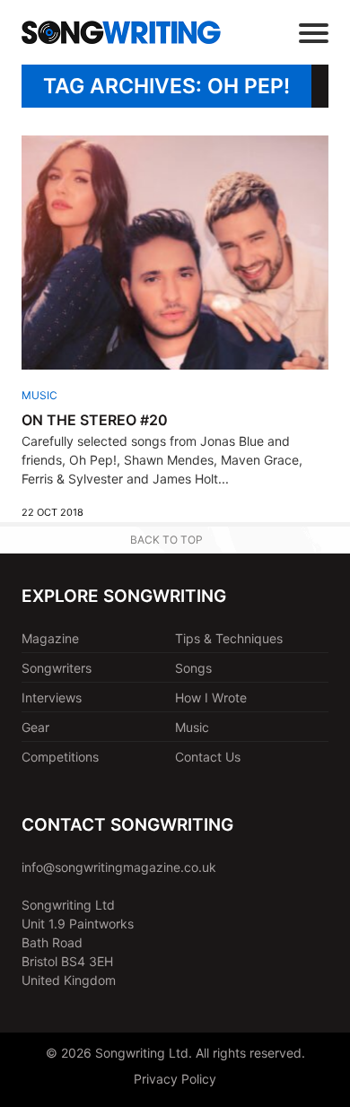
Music (39, 395)
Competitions (60, 756)
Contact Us (208, 756)
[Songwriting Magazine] (121, 32)
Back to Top (166, 539)
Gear (35, 727)
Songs (193, 668)
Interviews (52, 697)
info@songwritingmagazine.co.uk (119, 867)
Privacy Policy (175, 1078)
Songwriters (57, 668)
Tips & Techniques (229, 638)
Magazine (50, 638)
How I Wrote (211, 697)
